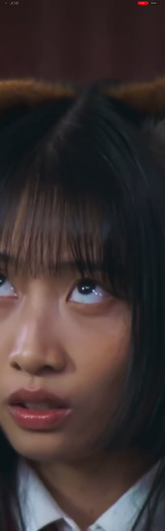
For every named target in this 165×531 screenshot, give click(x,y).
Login (142, 3)
